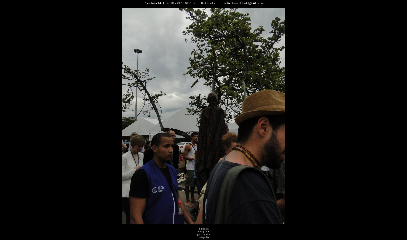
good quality (203, 234)
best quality (203, 237)
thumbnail (236, 3)
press (260, 3)
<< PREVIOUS (174, 3)
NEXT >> (190, 3)
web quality (203, 231)
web (245, 3)
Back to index (208, 3)
